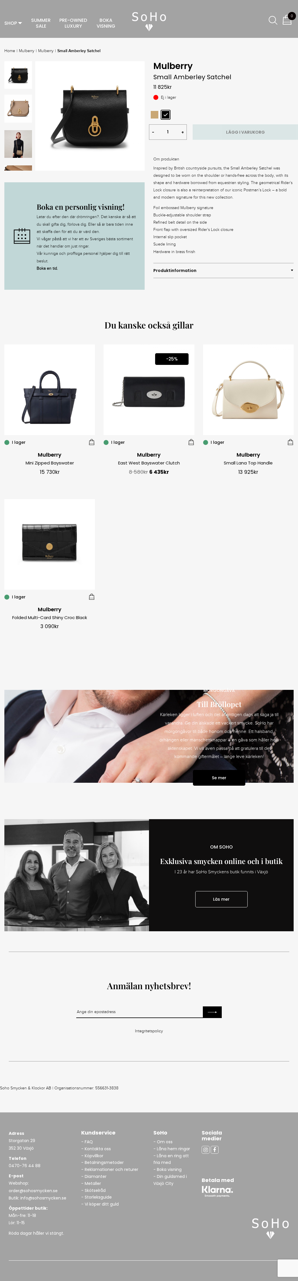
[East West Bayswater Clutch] (191, 442)
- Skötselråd (93, 1190)
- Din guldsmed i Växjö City (170, 1180)
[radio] (154, 114)
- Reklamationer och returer (109, 1169)
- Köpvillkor (92, 1156)
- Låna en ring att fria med (171, 1159)
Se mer (219, 778)
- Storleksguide (96, 1197)
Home (9, 51)
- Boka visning (167, 1169)
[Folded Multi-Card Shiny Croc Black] (91, 596)
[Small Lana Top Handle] (290, 442)
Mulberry (26, 51)
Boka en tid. (47, 268)
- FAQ (87, 1142)
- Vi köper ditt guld (100, 1204)
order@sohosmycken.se (33, 1191)
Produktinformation (174, 270)
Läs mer (221, 899)
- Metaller (91, 1183)
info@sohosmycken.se (43, 1198)
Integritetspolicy (149, 1031)
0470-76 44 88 (24, 1166)
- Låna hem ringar (172, 1149)
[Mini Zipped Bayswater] (91, 442)
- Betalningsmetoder (102, 1162)
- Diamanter (94, 1176)
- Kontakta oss (96, 1149)
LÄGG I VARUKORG (245, 132)
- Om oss (163, 1142)
